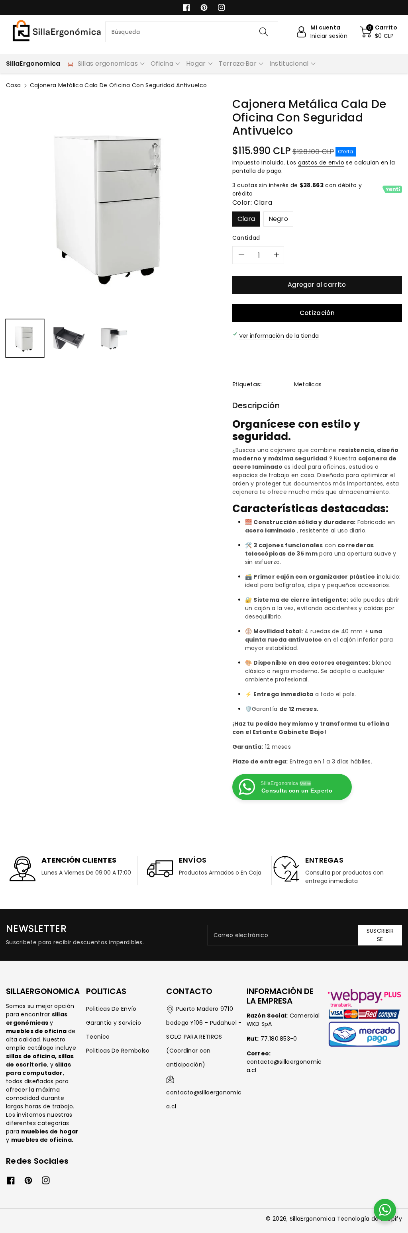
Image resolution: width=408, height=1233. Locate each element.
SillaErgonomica (312, 1219)
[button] (378, 32)
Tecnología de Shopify (369, 1219)
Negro (278, 218)
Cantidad (246, 238)
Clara (246, 218)
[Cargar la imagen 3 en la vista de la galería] (69, 338)
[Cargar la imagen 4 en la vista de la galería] (114, 338)
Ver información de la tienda (279, 336)
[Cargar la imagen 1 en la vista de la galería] (25, 338)
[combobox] (192, 32)
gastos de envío (321, 162)
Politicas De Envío (111, 1009)
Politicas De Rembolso (117, 1051)
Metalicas (308, 384)
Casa (13, 85)
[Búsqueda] (264, 32)
